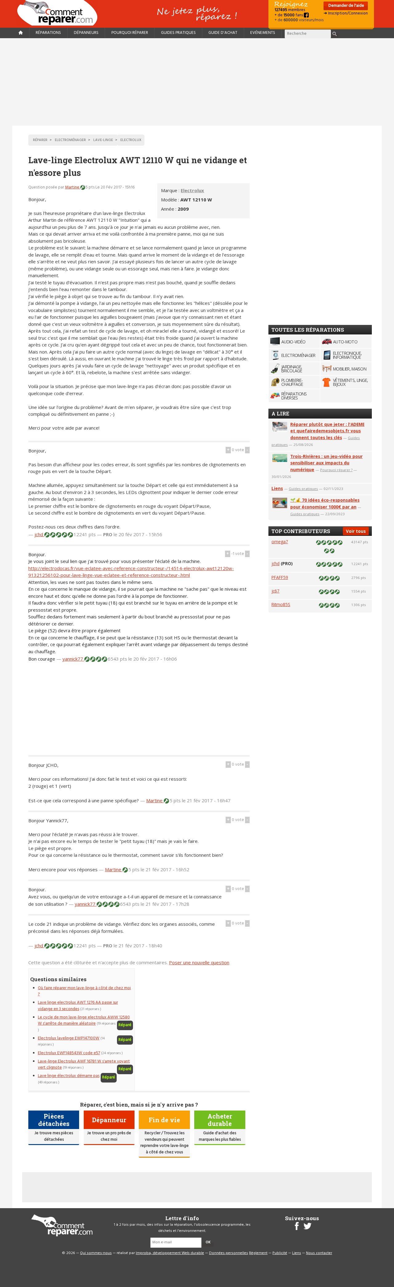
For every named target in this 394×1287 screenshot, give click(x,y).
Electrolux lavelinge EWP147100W (68, 1038)
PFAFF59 (279, 577)
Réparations (48, 33)
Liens (277, 488)
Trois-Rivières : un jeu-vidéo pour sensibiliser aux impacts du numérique (326, 463)
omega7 (279, 541)
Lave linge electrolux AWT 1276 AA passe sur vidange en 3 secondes (78, 1005)
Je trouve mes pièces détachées (53, 1136)
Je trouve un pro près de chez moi (109, 1136)
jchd (39, 534)
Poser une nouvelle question (199, 962)
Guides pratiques (178, 33)
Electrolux (192, 190)
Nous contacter (319, 1253)
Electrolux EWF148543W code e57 (69, 1053)
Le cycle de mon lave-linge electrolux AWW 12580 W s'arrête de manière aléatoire (84, 1020)
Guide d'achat (222, 33)
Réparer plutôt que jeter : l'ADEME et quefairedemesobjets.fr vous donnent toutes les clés (327, 431)
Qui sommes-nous (96, 1253)
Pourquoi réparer (129, 33)
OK (208, 1242)
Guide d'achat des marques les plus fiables (220, 1136)
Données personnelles (228, 1253)
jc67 (275, 591)
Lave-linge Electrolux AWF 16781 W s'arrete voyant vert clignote (84, 1064)
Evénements (262, 33)
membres (290, 10)
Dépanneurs (86, 33)
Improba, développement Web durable (170, 1253)
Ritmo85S (280, 604)
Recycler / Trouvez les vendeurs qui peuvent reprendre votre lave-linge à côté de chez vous (164, 1142)
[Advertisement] (197, 82)
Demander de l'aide (346, 5)
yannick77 (73, 659)
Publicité (279, 1253)
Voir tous (356, 531)
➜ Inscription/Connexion (346, 13)
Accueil (60, 13)
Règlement (258, 1253)
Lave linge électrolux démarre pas (68, 1076)
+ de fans (289, 15)
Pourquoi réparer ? (336, 469)
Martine (72, 187)
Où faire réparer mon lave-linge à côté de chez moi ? (84, 991)
